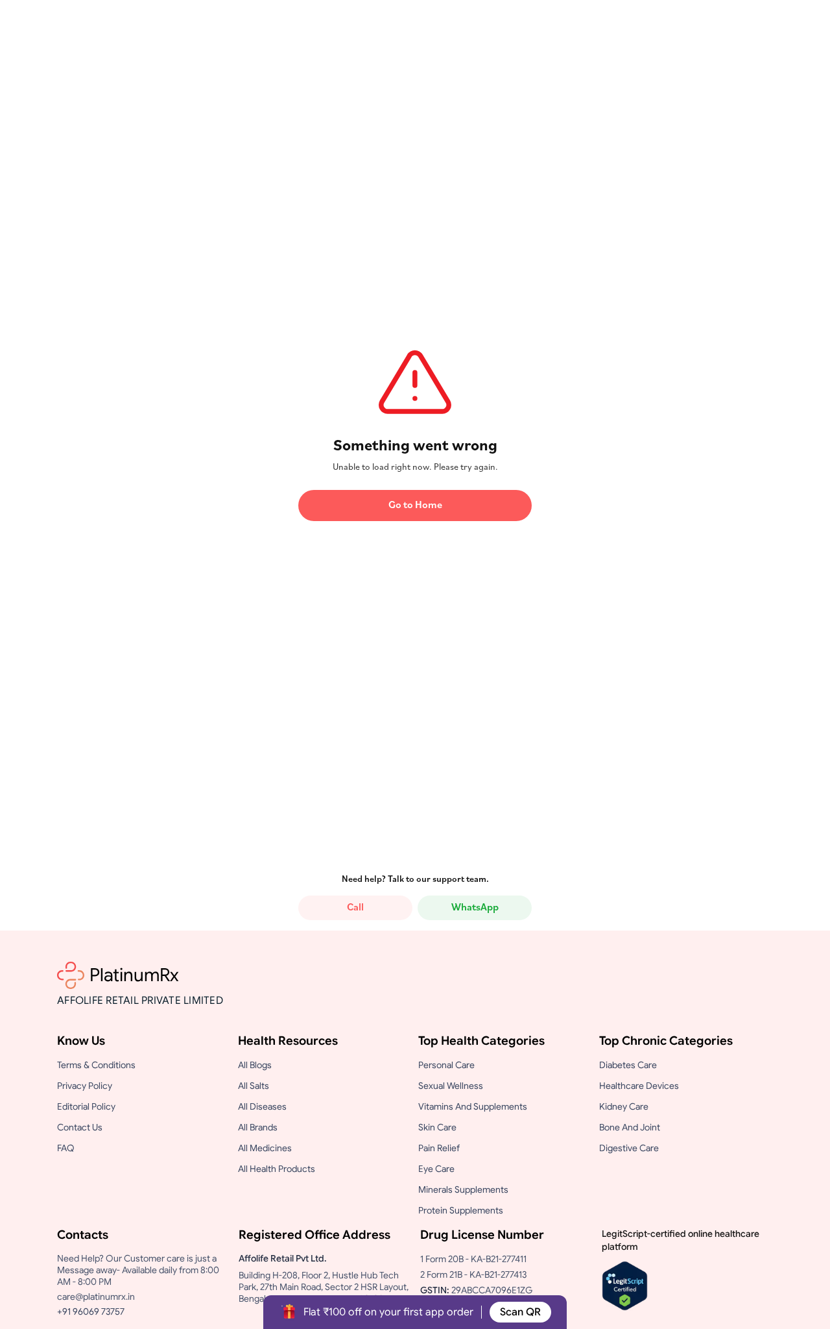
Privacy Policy (84, 1085)
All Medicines (265, 1148)
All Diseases (262, 1106)
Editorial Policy (86, 1106)
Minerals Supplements (463, 1189)
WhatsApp (475, 908)
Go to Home (415, 505)
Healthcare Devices (639, 1085)
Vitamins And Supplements (472, 1106)
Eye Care (436, 1169)
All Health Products (276, 1169)
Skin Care (437, 1127)
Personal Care (446, 1065)
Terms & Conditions (96, 1065)
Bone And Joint (629, 1127)
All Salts (253, 1085)
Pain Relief (439, 1148)
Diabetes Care (628, 1065)
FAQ (66, 1148)
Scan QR (520, 1312)
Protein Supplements (460, 1210)
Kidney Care (623, 1106)
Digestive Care (629, 1148)
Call (355, 908)
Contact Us (79, 1127)
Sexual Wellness (450, 1085)
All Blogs (255, 1065)
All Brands (258, 1127)
